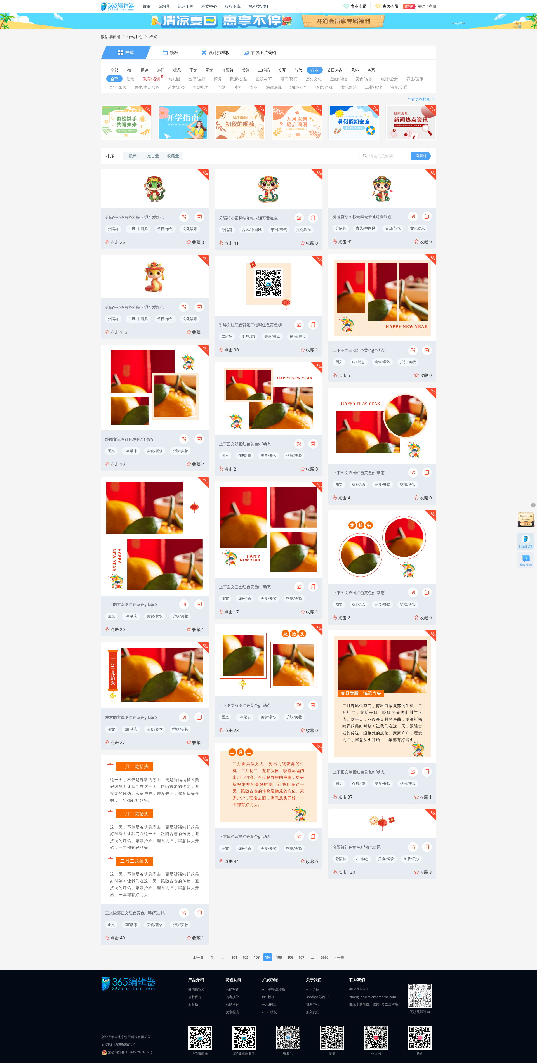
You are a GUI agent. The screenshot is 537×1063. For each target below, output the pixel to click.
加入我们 (312, 1012)
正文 (111, 924)
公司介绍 (312, 989)
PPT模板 (268, 997)
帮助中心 (312, 1004)
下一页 (338, 957)
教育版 (193, 1004)
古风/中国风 (138, 228)
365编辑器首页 (317, 997)
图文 (111, 450)
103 (257, 957)
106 (290, 957)
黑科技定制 (258, 6)
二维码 (227, 336)
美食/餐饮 (155, 450)
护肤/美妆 (180, 450)
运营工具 (186, 6)
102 (245, 957)
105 (279, 957)
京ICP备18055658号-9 (118, 1044)
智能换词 (232, 1004)
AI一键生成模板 (273, 989)
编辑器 (164, 6)
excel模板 (269, 1012)
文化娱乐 (190, 228)
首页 (146, 6)
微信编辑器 (110, 36)
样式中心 (209, 6)
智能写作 (232, 989)
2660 (324, 957)
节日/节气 (165, 228)
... (223, 957)
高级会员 (390, 6)
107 (301, 957)
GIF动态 (130, 450)
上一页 (198, 957)
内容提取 (232, 997)
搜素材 (421, 155)
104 (268, 957)
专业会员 (358, 6)
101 (234, 957)
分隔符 (113, 228)
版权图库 (233, 6)
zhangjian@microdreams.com (372, 997)
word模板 (269, 1004)
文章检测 (232, 1012)
